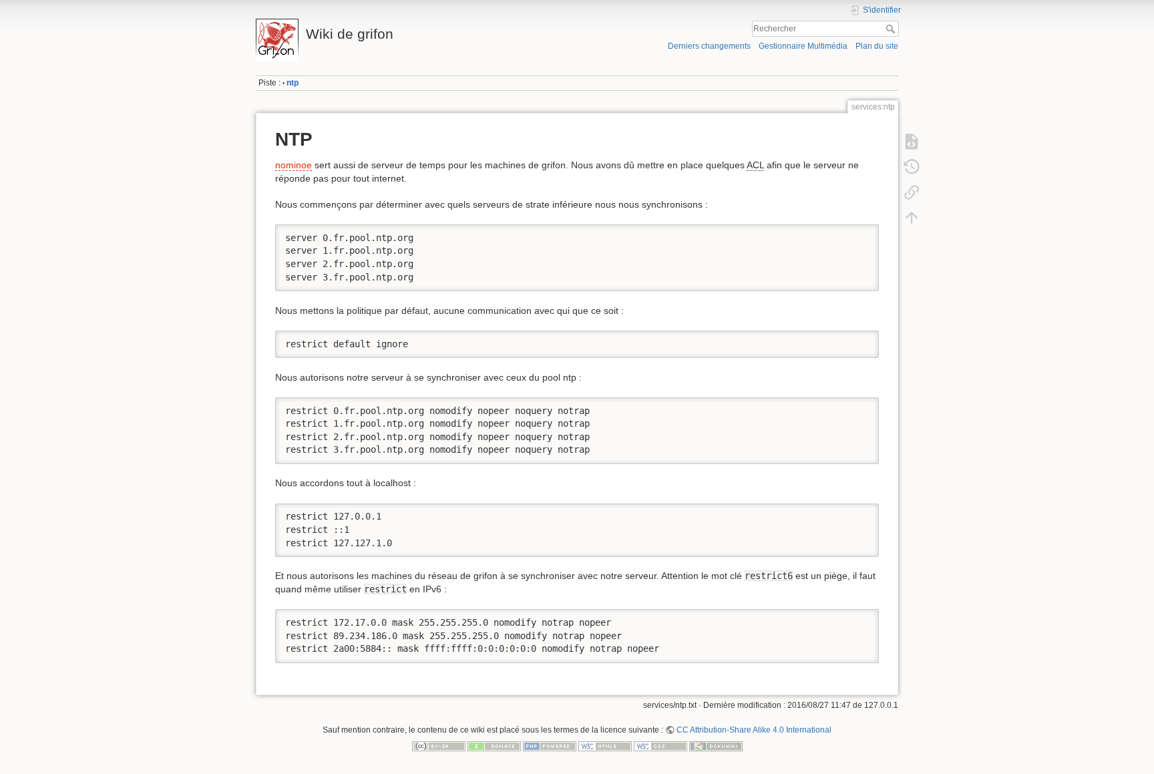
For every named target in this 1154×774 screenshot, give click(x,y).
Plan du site (876, 46)
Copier (855, 234)
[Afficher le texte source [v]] (911, 141)
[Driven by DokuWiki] (716, 745)
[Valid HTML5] (605, 745)
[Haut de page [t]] (911, 217)
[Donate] (494, 745)
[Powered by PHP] (549, 745)
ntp (292, 82)
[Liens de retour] (911, 192)
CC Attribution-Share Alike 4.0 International (754, 730)
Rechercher (892, 28)
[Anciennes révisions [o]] (911, 167)
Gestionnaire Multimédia (803, 46)
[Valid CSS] (660, 745)
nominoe (293, 165)
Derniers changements (709, 46)
